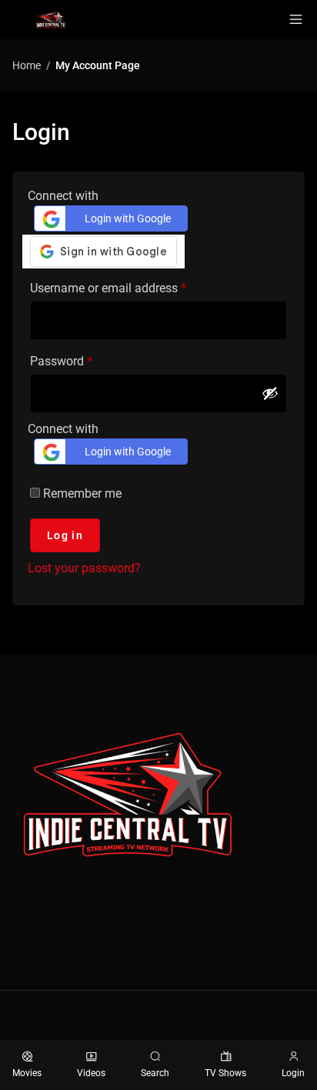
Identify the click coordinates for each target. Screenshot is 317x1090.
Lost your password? (84, 568)
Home (26, 65)
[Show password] (270, 393)
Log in (65, 535)
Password (84, 358)
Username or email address (131, 285)
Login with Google (128, 218)
